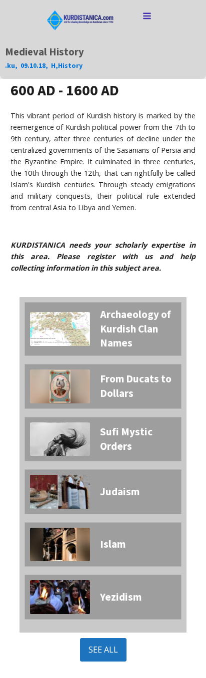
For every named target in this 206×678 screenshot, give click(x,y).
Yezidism (121, 597)
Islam (113, 544)
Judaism (120, 491)
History (70, 66)
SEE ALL (103, 649)
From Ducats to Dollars (136, 386)
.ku (10, 66)
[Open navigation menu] (147, 16)
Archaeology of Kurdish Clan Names (135, 329)
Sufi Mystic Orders (126, 439)
